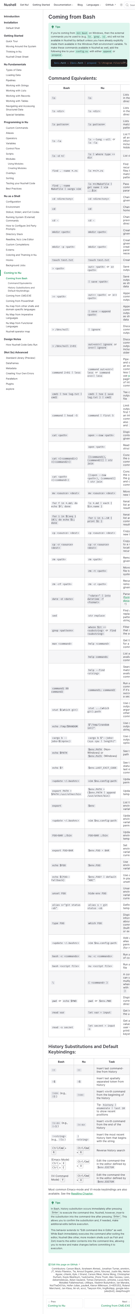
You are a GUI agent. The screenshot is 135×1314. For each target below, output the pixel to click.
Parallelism (12, 378)
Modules (10, 158)
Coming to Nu (12, 272)
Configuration (13, 201)
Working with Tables (17, 101)
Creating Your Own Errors (20, 373)
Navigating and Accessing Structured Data (20, 108)
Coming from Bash (16, 278)
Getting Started (41, 4)
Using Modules (15, 163)
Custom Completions (17, 244)
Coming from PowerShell (19, 300)
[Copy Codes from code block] (123, 63)
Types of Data (13, 69)
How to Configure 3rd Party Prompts (21, 227)
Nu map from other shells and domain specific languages (22, 308)
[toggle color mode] (121, 5)
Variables (11, 143)
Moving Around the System (21, 46)
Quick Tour (12, 41)
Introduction (12, 16)
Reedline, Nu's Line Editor (20, 239)
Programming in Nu (16, 122)
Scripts (10, 153)
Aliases (10, 133)
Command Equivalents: (20, 283)
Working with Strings (17, 85)
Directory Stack (14, 234)
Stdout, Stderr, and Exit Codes (22, 212)
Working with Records (18, 95)
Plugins (10, 383)
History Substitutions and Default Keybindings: (21, 289)
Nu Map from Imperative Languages (19, 316)
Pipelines (11, 80)
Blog (80, 4)
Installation (11, 22)
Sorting (10, 178)
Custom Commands (17, 127)
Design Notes (12, 339)
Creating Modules (17, 168)
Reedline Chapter (82, 1193)
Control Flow (13, 148)
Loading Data (13, 75)
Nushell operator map (18, 331)
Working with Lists (16, 90)
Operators (11, 138)
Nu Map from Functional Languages (19, 325)
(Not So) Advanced (16, 352)
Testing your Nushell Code (20, 183)
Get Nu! (24, 4)
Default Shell (13, 28)
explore (10, 388)
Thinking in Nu (14, 51)
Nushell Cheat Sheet (17, 56)
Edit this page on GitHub (64, 1264)
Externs (10, 249)
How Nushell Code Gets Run (21, 344)
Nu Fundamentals (15, 64)
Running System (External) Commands (20, 219)
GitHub (110, 4)
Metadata (11, 368)
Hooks (9, 260)
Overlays (11, 173)
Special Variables (15, 114)
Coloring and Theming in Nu (21, 254)
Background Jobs (16, 265)
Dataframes (12, 363)
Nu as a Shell (12, 196)
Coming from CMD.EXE (18, 295)
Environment (13, 206)
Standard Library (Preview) (20, 357)
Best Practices (14, 188)
